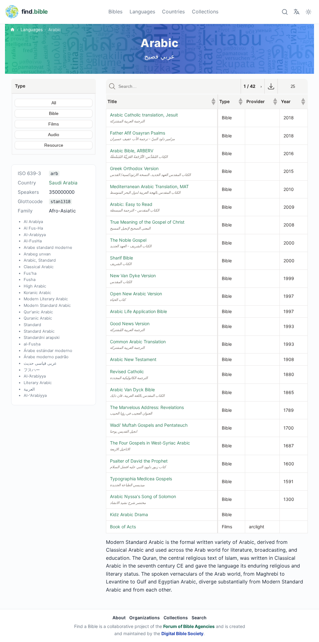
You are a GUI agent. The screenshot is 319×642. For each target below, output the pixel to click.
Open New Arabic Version (136, 293)
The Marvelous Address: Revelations (147, 407)
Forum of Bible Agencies (189, 626)
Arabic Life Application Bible (138, 311)
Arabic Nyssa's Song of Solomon (143, 496)
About (119, 617)
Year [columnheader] (293, 101)
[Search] (284, 11)
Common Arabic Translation (138, 341)
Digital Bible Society (182, 633)
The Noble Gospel (128, 240)
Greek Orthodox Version (134, 168)
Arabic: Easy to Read (131, 204)
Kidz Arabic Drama (129, 514)
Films (53, 123)
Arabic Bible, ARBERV (131, 150)
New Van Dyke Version (133, 275)
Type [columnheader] (231, 101)
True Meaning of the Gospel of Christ (147, 222)
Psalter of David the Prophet (139, 461)
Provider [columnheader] (261, 101)
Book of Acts (123, 526)
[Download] (271, 86)
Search (199, 617)
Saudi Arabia (63, 183)
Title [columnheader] (161, 101)
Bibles (115, 11)
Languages (142, 11)
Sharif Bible (121, 257)
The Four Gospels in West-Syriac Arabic (150, 442)
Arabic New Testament (133, 359)
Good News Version (130, 323)
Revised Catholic (127, 371)
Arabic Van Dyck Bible (132, 389)
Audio (53, 134)
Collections (205, 11)
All (53, 102)
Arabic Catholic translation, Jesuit (144, 114)
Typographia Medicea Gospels (141, 478)
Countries (173, 11)
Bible (54, 113)
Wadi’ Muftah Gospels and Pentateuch (149, 425)
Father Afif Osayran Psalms (137, 133)
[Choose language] (296, 11)
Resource (53, 145)
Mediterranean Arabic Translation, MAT (149, 186)
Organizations (144, 617)
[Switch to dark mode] (308, 11)
